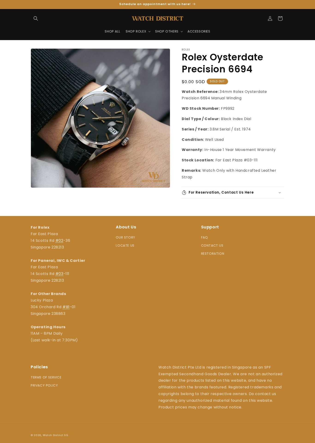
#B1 (66, 307)
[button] (36, 18)
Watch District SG (55, 435)
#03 (59, 273)
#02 (59, 240)
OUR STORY (125, 237)
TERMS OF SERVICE (46, 377)
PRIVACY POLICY (44, 385)
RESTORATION (212, 253)
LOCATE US (125, 245)
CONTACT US (212, 245)
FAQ (204, 237)
